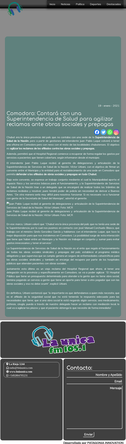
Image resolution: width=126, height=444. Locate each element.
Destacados (114, 4)
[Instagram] (116, 132)
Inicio (52, 4)
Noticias (65, 4)
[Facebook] (97, 132)
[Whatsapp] (110, 132)
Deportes (95, 4)
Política (80, 4)
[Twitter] (103, 132)
